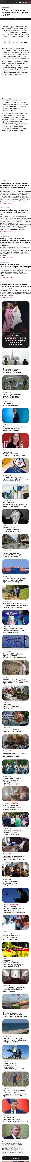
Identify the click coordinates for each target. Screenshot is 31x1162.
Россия (17, 19)
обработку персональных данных (10, 1150)
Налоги (12, 19)
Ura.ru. (19, 75)
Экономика (5, 19)
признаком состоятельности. (14, 124)
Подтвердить (15, 1158)
